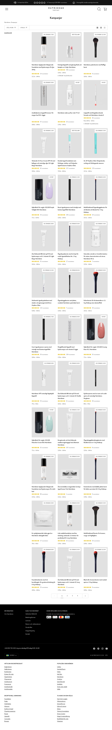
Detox (59, 709)
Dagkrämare (8, 667)
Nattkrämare (8, 669)
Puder (6, 701)
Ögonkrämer (8, 677)
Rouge (6, 714)
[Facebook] (94, 649)
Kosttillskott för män (62, 719)
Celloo (59, 667)
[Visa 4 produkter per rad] (105, 27)
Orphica (59, 679)
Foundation (7, 699)
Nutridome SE (96, 655)
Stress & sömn (61, 714)
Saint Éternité (61, 681)
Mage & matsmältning (63, 716)
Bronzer (6, 721)
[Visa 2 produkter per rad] (97, 27)
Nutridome (7, 22)
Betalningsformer (30, 617)
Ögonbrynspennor (9, 711)
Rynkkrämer (7, 672)
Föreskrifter (28, 627)
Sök (106, 655)
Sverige (12, 655)
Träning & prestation (63, 711)
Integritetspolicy (30, 631)
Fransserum (7, 684)
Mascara (6, 706)
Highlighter (7, 704)
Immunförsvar (61, 704)
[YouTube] (107, 649)
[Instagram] (102, 649)
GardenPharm (61, 669)
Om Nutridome (8, 614)
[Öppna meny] (6, 9)
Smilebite (59, 684)
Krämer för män (9, 674)
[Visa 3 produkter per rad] (101, 27)
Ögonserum (7, 679)
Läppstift (6, 716)
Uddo (58, 689)
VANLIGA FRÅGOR (31, 614)
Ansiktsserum (8, 681)
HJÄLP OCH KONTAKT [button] (32, 611)
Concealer (7, 719)
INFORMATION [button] (8, 611)
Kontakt (27, 634)
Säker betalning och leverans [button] (56, 611)
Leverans (28, 620)
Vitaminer (60, 721)
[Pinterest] (98, 649)
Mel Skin (59, 674)
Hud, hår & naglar (62, 699)
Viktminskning (61, 701)
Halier (59, 672)
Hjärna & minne (61, 706)
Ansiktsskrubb (8, 687)
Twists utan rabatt (62, 687)
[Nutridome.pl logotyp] (56, 9)
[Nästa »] (85, 596)
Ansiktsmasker (8, 689)
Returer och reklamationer (33, 624)
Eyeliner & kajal (8, 709)
